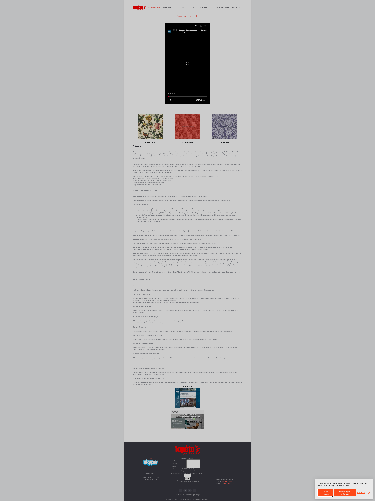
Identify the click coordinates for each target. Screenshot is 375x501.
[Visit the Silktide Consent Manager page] (369, 493)
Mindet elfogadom (325, 492)
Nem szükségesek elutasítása (345, 492)
